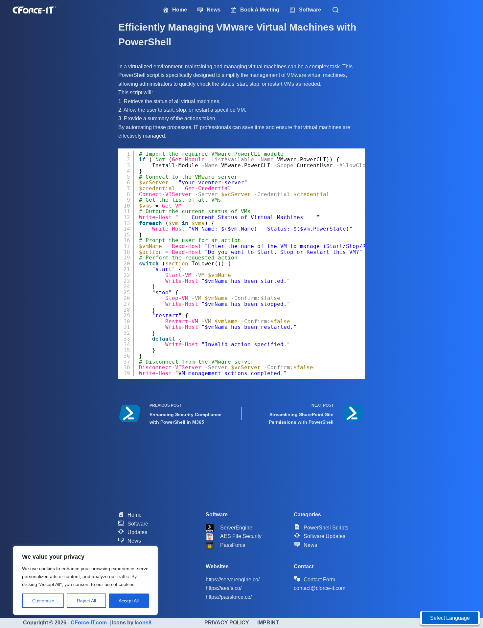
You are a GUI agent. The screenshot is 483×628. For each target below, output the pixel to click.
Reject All (86, 600)
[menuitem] (174, 9)
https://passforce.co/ (229, 597)
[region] (85, 580)
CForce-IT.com (89, 622)
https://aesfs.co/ (224, 588)
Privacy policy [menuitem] (226, 622)
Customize (43, 600)
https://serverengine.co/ (233, 579)
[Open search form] (335, 10)
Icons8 (143, 622)
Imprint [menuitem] (268, 622)
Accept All (129, 600)
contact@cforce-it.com (319, 588)
